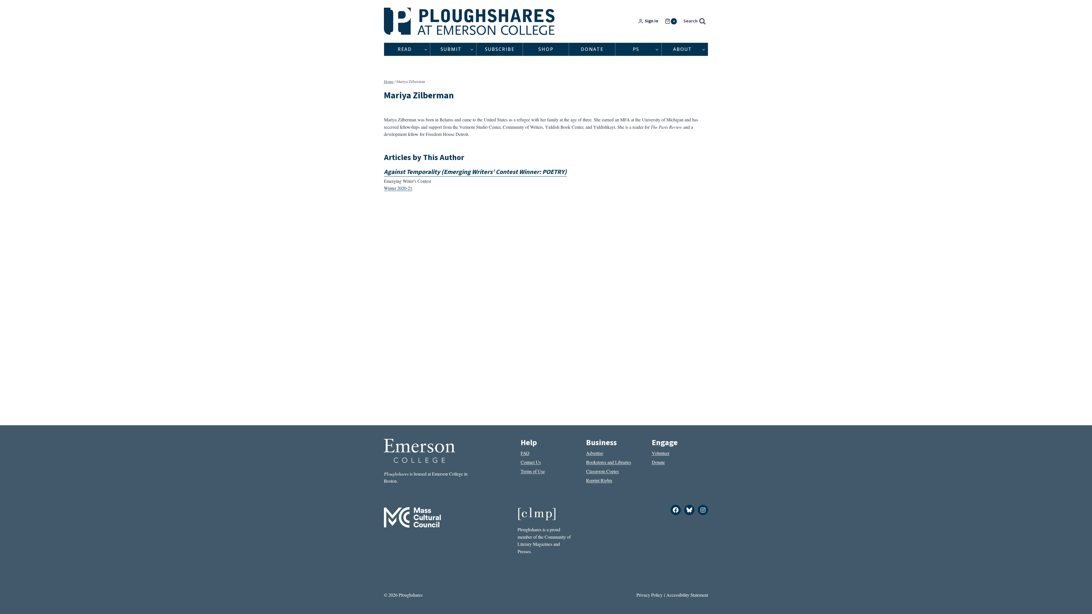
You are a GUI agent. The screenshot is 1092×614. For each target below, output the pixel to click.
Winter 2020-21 (398, 188)
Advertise (594, 453)
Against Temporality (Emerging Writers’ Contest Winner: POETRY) (475, 172)
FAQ (525, 453)
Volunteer (660, 453)
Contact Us (531, 462)
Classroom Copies (602, 471)
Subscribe (499, 49)
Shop (545, 49)
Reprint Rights (599, 480)
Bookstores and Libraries (608, 462)
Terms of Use (533, 471)
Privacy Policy (649, 595)
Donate (592, 49)
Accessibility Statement (687, 595)
